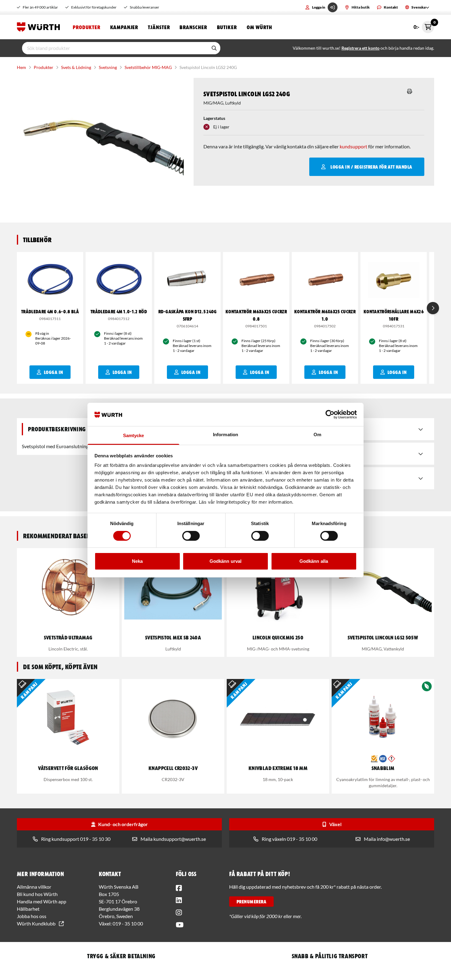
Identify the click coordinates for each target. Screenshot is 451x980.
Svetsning (108, 67)
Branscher (193, 27)
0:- (424, 25)
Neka (137, 561)
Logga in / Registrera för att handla (371, 167)
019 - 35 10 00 (128, 923)
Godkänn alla (313, 561)
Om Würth (259, 27)
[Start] (40, 27)
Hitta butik (361, 7)
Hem (21, 67)
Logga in (318, 7)
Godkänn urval (225, 561)
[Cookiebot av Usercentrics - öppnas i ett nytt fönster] (330, 414)
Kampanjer (124, 27)
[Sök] (214, 48)
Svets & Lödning (76, 67)
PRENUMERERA (251, 901)
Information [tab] (225, 434)
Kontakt (391, 7)
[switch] (191, 536)
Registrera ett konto (360, 48)
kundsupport (353, 146)
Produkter (86, 27)
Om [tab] (317, 434)
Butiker (227, 27)
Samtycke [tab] (133, 435)
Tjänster (159, 27)
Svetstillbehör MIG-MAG (148, 67)
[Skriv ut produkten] (409, 91)
